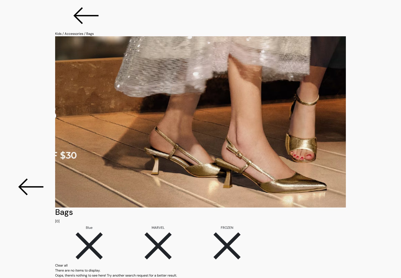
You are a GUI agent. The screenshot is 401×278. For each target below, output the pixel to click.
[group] (200, 216)
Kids (58, 33)
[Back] (200, 15)
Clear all (61, 265)
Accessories (74, 33)
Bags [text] (90, 33)
